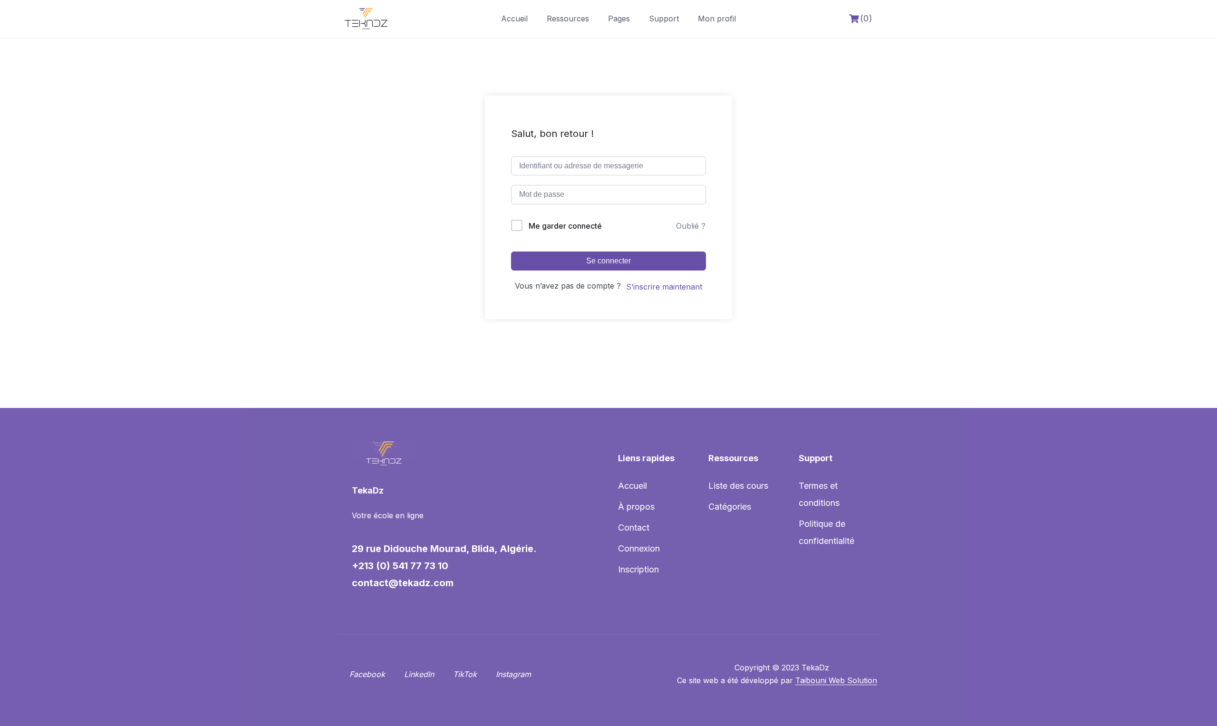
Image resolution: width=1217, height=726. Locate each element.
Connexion (639, 548)
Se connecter (608, 261)
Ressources (568, 18)
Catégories (729, 507)
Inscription (638, 569)
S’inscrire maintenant (664, 286)
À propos (636, 507)
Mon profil (717, 18)
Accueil (514, 18)
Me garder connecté (565, 226)
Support (664, 18)
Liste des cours (738, 486)
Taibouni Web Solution (836, 680)
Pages (619, 18)
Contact (633, 527)
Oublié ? (690, 226)
